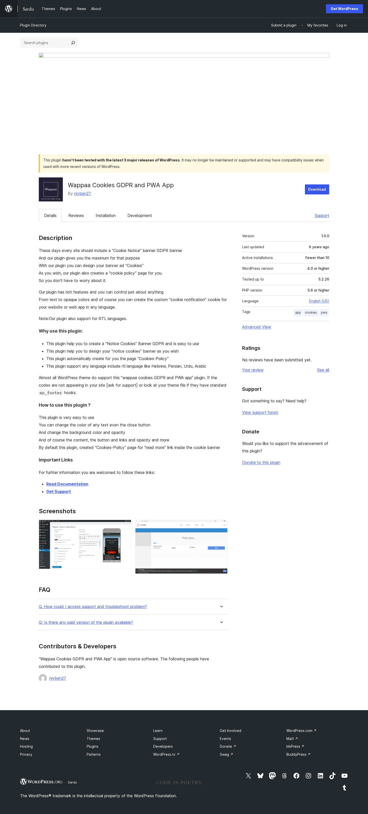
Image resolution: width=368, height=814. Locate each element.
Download (317, 189)
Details (50, 215)
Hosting (26, 746)
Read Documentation (67, 483)
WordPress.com (301, 730)
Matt (292, 738)
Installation (106, 215)
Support (322, 215)
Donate (228, 746)
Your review (253, 369)
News (24, 738)
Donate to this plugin (261, 462)
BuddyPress (298, 754)
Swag (226, 754)
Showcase (95, 730)
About (25, 730)
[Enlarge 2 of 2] (220, 526)
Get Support (58, 491)
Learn (157, 730)
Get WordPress (344, 9)
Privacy (26, 754)
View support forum (260, 412)
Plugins (92, 746)
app (298, 312)
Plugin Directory (33, 25)
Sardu (72, 782)
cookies (311, 312)
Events (225, 738)
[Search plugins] (73, 43)
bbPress (295, 746)
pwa (324, 312)
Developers (163, 746)
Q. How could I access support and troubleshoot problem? (93, 606)
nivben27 (82, 193)
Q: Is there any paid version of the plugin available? (86, 622)
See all (323, 369)
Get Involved (230, 730)
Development (139, 215)
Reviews (76, 215)
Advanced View (256, 326)
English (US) (319, 301)
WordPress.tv (166, 754)
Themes (93, 738)
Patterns (94, 754)
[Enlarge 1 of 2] (124, 526)
